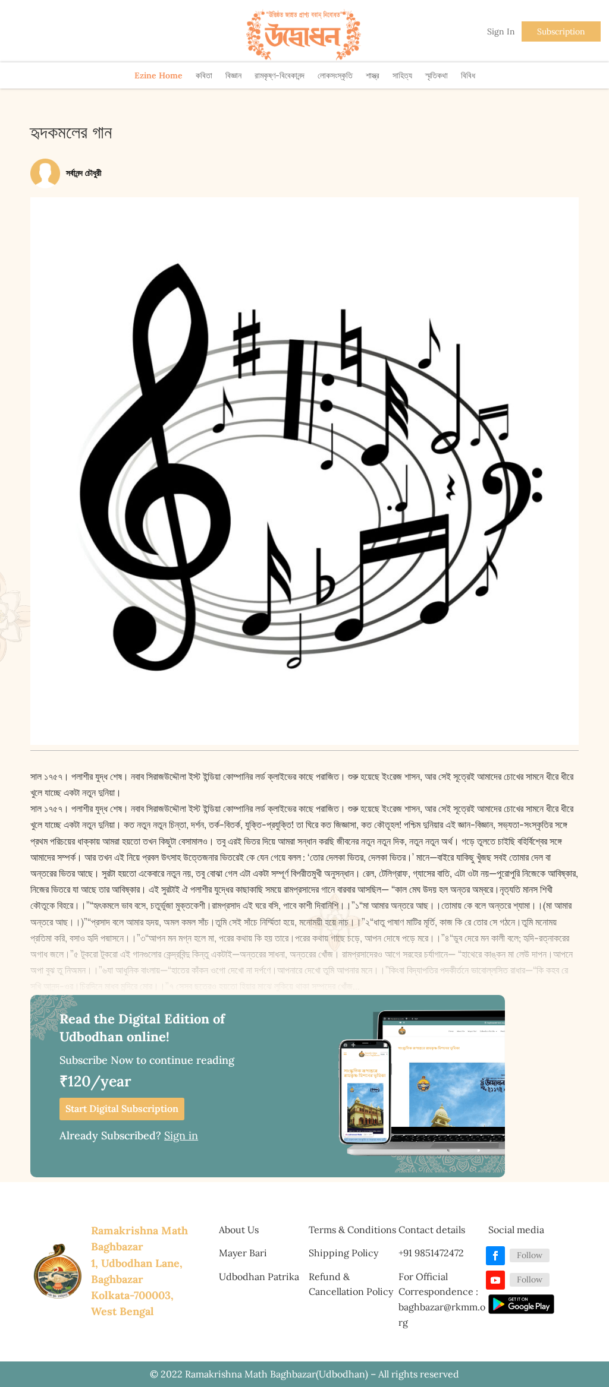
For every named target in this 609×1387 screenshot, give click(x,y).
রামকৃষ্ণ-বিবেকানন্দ (279, 75)
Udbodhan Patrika (259, 1276)
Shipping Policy (343, 1253)
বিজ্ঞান (233, 75)
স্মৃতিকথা (436, 75)
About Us (239, 1230)
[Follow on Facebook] (495, 1255)
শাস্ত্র (372, 75)
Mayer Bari (243, 1253)
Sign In (501, 31)
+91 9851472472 (431, 1253)
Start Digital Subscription (121, 1108)
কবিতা (204, 75)
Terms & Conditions (352, 1230)
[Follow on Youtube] (495, 1280)
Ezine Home (158, 75)
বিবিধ (468, 75)
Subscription (561, 31)
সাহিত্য (402, 75)
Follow (529, 1255)
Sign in (181, 1135)
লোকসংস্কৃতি (335, 75)
